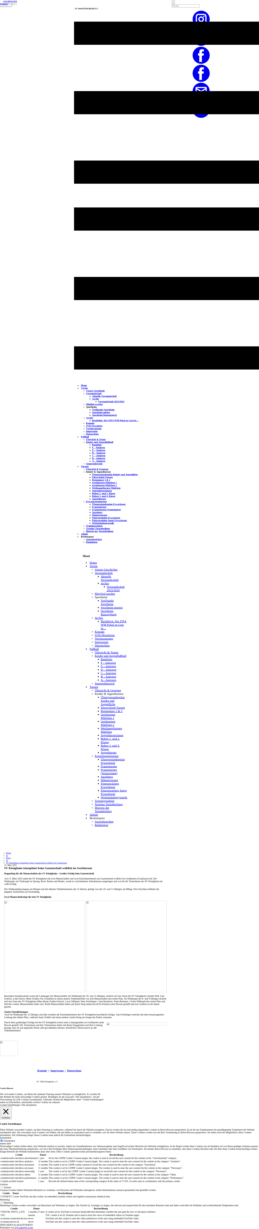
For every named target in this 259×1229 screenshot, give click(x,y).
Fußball (85, 436)
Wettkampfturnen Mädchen (106, 488)
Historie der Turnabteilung (99, 531)
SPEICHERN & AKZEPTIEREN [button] (16, 1225)
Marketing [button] (5, 1199)
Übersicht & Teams (96, 439)
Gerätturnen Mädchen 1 (104, 482)
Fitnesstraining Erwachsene (106, 517)
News (8, 858)
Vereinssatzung (93, 428)
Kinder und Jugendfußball (99, 442)
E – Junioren (98, 450)
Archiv (95, 399)
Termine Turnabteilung (98, 528)
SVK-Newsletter (94, 426)
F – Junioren (98, 447)
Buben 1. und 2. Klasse (103, 493)
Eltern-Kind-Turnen (102, 477)
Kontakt (90, 423)
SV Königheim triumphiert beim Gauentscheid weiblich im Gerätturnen (36, 863)
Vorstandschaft (93, 393)
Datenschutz (92, 434)
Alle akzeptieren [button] (29, 1105)
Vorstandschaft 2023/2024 (111, 401)
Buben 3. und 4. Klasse (103, 496)
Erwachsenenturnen (96, 501)
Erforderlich (9, 1141)
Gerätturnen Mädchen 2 (104, 485)
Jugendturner (99, 499)
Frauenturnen (99, 507)
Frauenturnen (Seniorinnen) (106, 509)
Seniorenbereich (94, 463)
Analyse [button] (4, 1184)
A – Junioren (98, 461)
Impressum (91, 431)
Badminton (91, 542)
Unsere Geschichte (95, 391)
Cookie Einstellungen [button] (10, 1105)
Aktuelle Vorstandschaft (104, 396)
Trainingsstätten (94, 526)
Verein (84, 388)
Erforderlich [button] (5, 1138)
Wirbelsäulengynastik (103, 523)
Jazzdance (97, 512)
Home (8, 853)
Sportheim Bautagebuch (104, 415)
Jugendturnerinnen (102, 490)
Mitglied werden (94, 404)
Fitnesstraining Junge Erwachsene (109, 520)
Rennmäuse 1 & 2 (101, 480)
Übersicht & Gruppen (97, 469)
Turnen (85, 466)
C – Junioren (98, 455)
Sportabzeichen (94, 539)
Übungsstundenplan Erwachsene (109, 504)
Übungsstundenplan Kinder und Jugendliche (115, 474)
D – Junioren (98, 453)
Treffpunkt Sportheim (103, 409)
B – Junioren (98, 458)
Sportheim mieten (101, 412)
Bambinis (97, 445)
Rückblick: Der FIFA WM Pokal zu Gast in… (115, 420)
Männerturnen (99, 515)
